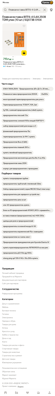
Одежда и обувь (8, 321)
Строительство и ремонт (12, 356)
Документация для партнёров (14, 280)
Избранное (27, 392)
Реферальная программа (12, 294)
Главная (5, 392)
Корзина (38, 392)
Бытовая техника (9, 311)
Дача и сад (6, 338)
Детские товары (8, 359)
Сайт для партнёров (10, 284)
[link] (27, 89)
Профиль (49, 392)
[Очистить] (44, 10)
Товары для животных (11, 352)
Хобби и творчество (10, 335)
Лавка (16, 392)
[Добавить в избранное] (24, 26)
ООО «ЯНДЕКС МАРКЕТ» (19, 383)
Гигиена (5, 314)
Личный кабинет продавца (13, 273)
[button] (51, 10)
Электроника (7, 318)
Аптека (5, 328)
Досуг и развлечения (10, 304)
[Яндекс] (20, 386)
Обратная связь (8, 372)
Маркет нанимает (9, 375)
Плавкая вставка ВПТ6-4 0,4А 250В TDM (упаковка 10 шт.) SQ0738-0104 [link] (13, 63)
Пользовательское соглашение (14, 368)
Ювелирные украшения (11, 363)
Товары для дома (9, 324)
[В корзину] (24, 53)
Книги (4, 342)
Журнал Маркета (9, 379)
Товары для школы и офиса (13, 345)
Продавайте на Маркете (12, 277)
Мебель (5, 307)
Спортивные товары (10, 349)
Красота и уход (8, 331)
